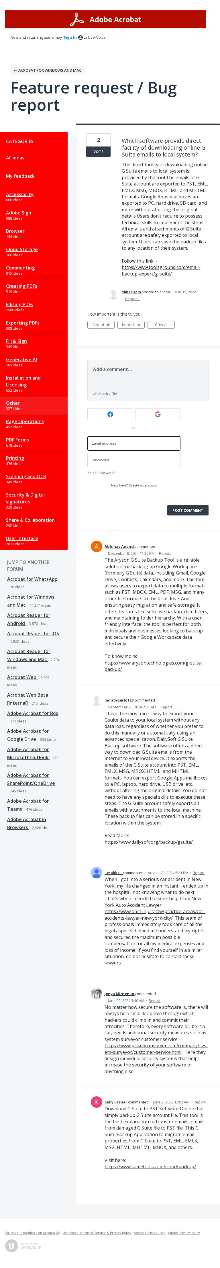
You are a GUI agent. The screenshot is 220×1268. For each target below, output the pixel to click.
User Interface (22, 538)
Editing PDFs (19, 304)
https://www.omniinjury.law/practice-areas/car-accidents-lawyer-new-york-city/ (155, 914)
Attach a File (107, 393)
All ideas (15, 158)
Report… (132, 298)
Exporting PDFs (23, 323)
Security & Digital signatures (25, 498)
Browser (15, 231)
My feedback (20, 176)
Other (13, 403)
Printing (15, 458)
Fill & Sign (16, 341)
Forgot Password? (101, 473)
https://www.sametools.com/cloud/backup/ (150, 1166)
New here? (134, 485)
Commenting (20, 268)
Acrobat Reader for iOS (33, 633)
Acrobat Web (22, 677)
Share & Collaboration (30, 520)
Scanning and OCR (26, 476)
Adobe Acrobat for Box (32, 713)
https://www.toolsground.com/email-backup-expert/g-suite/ (161, 270)
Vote (98, 151)
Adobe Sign (18, 213)
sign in (70, 37)
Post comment (187, 510)
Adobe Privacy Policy (184, 1232)
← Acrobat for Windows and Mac (47, 70)
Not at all (104, 325)
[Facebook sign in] (110, 414)
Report (165, 553)
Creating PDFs (21, 286)
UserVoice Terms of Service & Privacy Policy (97, 1232)
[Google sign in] (158, 414)
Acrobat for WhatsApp (32, 579)
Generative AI (21, 359)
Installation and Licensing (23, 381)
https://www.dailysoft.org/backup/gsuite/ (149, 842)
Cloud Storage (22, 249)
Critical (165, 325)
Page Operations (25, 421)
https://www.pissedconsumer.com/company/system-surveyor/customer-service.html (156, 1048)
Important (133, 325)
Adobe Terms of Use (149, 1232)
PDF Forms (17, 440)
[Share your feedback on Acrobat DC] (105, 19)
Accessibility (20, 194)
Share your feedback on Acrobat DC (32, 1232)
